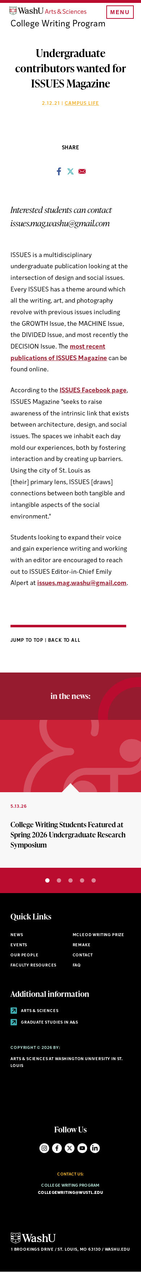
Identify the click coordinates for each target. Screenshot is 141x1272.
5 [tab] (93, 880)
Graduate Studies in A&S (49, 1023)
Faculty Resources (33, 966)
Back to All (64, 640)
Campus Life (82, 103)
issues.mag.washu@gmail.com (82, 583)
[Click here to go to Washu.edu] (33, 1243)
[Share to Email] (82, 174)
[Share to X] (70, 173)
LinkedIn (95, 1148)
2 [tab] (59, 880)
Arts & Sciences (39, 1011)
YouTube (82, 1148)
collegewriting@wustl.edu (70, 1193)
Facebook (57, 1148)
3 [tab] (70, 880)
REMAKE (82, 945)
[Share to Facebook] (59, 174)
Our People (24, 955)
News (16, 935)
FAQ (77, 966)
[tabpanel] (70, 794)
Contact (83, 955)
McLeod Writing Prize (99, 935)
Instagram (44, 1148)
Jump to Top (27, 640)
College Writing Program (58, 24)
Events (18, 945)
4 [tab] (82, 880)
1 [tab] (47, 880)
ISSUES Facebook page (93, 391)
